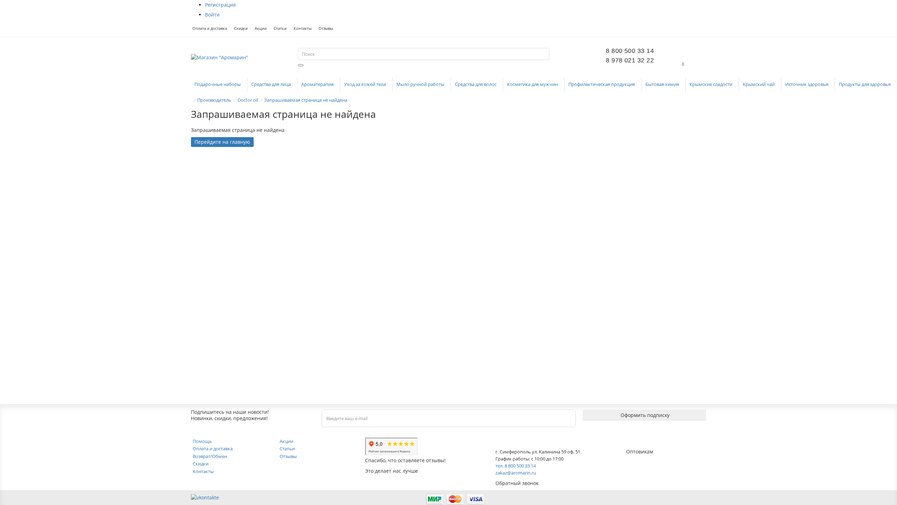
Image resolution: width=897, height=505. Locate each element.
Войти (212, 14)
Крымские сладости (711, 84)
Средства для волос (476, 84)
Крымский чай (759, 84)
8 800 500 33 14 (630, 50)
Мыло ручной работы (420, 84)
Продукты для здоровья (865, 84)
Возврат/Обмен (210, 456)
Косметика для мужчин (533, 84)
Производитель (214, 100)
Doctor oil (248, 100)
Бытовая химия (662, 84)
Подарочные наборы (218, 84)
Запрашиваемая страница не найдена (305, 100)
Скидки (241, 28)
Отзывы (326, 28)
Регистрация (220, 4)
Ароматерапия (318, 84)
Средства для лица (271, 84)
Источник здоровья (807, 84)
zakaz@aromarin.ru (515, 473)
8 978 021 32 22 (630, 60)
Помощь (202, 441)
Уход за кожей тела (365, 84)
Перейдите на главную (222, 142)
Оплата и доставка (209, 28)
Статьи (280, 28)
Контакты (302, 28)
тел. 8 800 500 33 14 (515, 466)
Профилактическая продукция (602, 84)
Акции (261, 28)
